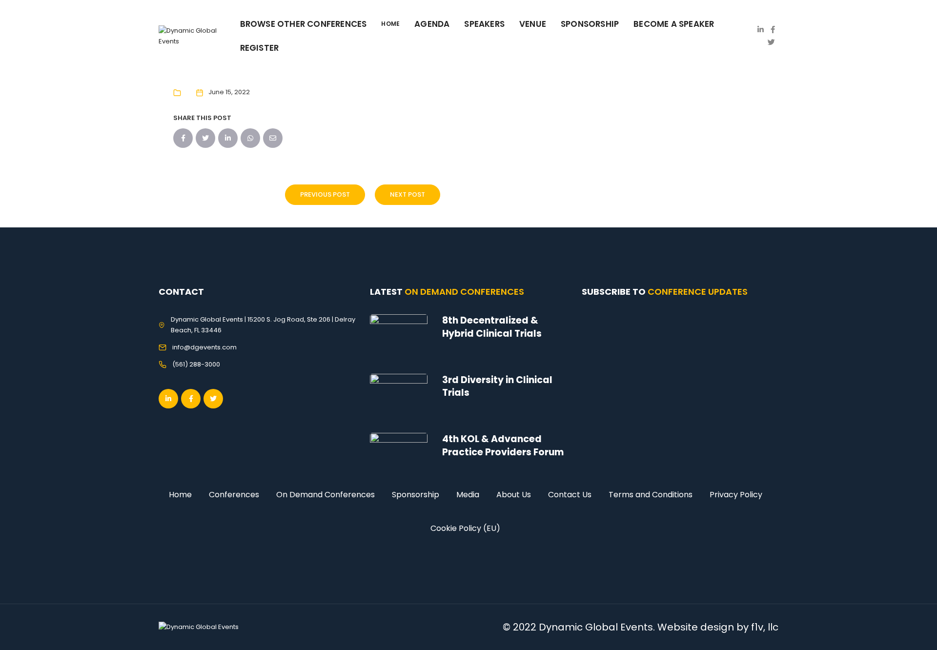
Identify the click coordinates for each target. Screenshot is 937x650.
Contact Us (569, 494)
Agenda (431, 24)
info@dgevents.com (204, 347)
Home (180, 494)
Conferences (234, 494)
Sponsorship (415, 494)
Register (259, 48)
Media (467, 494)
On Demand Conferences (325, 494)
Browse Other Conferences (303, 24)
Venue (532, 24)
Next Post (407, 194)
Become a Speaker (673, 24)
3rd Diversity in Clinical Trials (497, 386)
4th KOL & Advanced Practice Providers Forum (503, 445)
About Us (513, 494)
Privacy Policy (736, 494)
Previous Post (325, 194)
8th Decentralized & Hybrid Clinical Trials (492, 327)
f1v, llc (764, 627)
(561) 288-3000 (196, 364)
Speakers (484, 24)
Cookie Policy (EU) (465, 528)
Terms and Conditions (651, 494)
